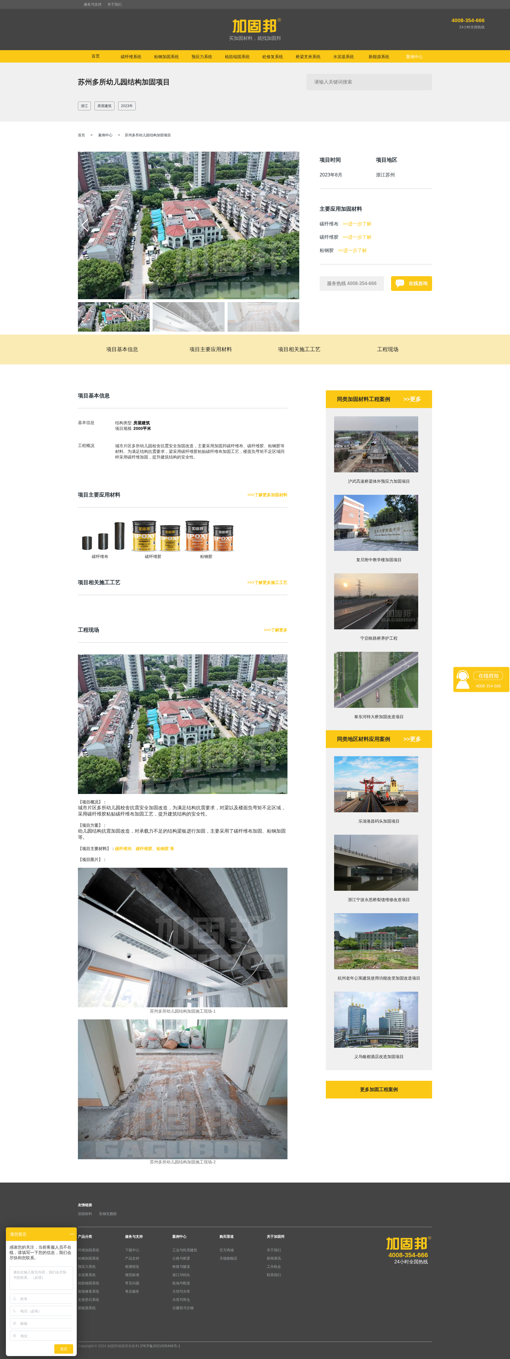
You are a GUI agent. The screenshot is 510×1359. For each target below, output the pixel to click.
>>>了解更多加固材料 (267, 494)
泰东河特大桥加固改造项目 (379, 716)
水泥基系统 (87, 1275)
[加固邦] (255, 29)
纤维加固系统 (88, 1250)
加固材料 (85, 1214)
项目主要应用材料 (210, 349)
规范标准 (132, 1275)
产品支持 (132, 1258)
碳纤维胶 (153, 556)
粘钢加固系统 (88, 1258)
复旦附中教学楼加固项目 (379, 559)
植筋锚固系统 (88, 1283)
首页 (95, 56)
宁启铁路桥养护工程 (379, 638)
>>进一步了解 (357, 223)
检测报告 (132, 1267)
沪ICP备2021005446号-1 (160, 1346)
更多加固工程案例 (379, 1089)
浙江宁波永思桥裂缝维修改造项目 (379, 899)
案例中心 (105, 135)
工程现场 (387, 349)
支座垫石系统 (88, 1300)
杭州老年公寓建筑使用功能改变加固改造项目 (379, 978)
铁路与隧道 (181, 1267)
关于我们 (114, 4)
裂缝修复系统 (88, 1291)
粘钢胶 (206, 556)
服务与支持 (93, 4)
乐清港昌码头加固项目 (379, 821)
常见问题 (132, 1283)
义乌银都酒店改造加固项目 (379, 1056)
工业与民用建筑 (184, 1250)
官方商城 (227, 1250)
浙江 (84, 106)
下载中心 (132, 1250)
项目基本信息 (122, 349)
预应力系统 (87, 1267)
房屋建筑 (104, 106)
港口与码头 (181, 1275)
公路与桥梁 (181, 1258)
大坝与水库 (181, 1291)
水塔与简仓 (181, 1300)
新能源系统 (87, 1308)
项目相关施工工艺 (299, 349)
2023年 (127, 106)
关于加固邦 (276, 1236)
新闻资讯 (274, 1258)
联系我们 (274, 1275)
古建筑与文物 (183, 1308)
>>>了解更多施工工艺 (267, 582)
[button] (292, 225)
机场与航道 (181, 1283)
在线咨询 (418, 283)
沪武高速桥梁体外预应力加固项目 (379, 481)
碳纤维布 (100, 556)
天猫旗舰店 (228, 1258)
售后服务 (132, 1291)
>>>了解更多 (275, 630)
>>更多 (412, 399)
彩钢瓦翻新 (108, 1214)
